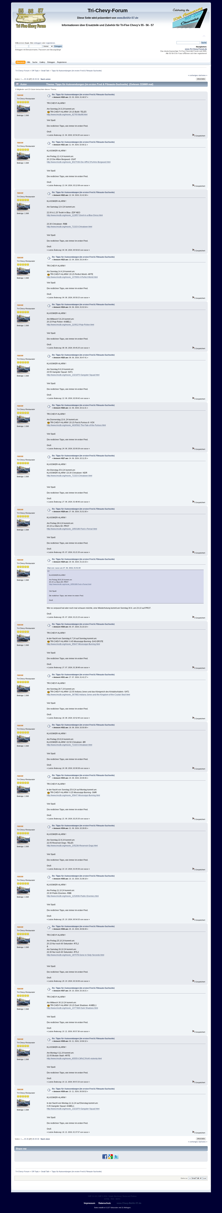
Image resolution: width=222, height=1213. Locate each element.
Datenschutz (104, 1203)
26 (27, 79)
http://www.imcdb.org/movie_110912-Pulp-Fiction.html (70, 325)
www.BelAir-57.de (127, 17)
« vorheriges (193, 75)
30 (38, 79)
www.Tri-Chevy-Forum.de (196, 49)
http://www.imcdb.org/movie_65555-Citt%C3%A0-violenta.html (74, 1058)
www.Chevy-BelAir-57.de (129, 1203)
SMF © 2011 (102, 1196)
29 (36, 79)
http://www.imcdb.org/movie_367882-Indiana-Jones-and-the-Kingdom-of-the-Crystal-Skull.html (88, 694)
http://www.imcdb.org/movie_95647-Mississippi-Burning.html (73, 644)
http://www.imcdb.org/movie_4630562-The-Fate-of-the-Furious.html (76, 425)
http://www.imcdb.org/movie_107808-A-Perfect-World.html (72, 277)
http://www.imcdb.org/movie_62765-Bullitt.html (67, 114)
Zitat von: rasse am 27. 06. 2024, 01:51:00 (64, 568)
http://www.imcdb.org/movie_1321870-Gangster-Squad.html (73, 375)
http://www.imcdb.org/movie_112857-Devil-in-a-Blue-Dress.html (75, 215)
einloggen (37, 43)
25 (25, 79)
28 (33, 79)
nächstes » (202, 75)
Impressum (89, 1203)
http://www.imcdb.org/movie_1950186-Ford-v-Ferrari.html (72, 529)
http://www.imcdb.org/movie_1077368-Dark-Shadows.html (72, 1008)
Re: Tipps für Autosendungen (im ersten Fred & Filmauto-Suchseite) (83, 94)
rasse (20, 95)
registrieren (50, 43)
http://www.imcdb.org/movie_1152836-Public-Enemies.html (73, 896)
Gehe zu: (184, 1178)
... (23, 79)
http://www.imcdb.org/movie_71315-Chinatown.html (69, 227)
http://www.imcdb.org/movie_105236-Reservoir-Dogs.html (72, 846)
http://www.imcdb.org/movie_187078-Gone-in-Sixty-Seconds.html (75, 955)
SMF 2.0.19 (92, 1196)
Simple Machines (114, 1196)
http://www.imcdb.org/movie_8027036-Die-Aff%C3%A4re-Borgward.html (79, 162)
